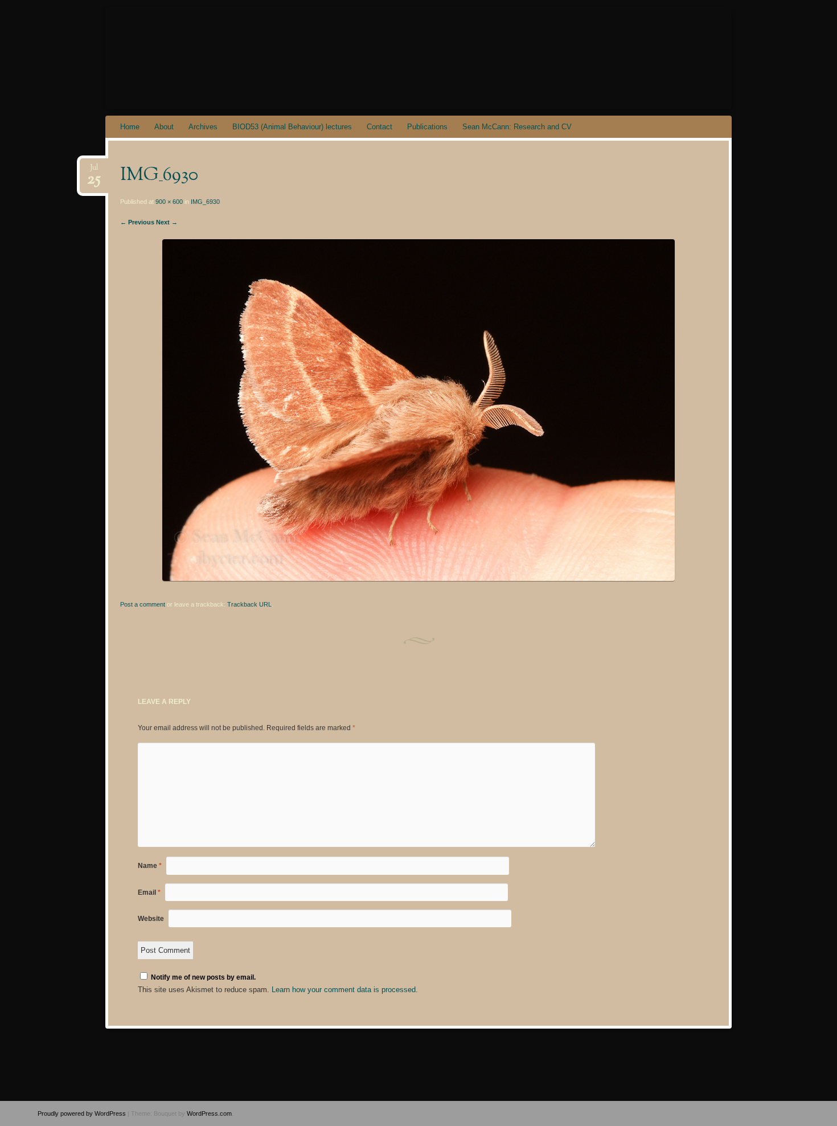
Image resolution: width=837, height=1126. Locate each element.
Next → (167, 222)
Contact (379, 126)
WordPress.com (209, 1113)
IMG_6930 (205, 201)
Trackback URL (249, 604)
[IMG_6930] (418, 578)
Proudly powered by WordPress (82, 1113)
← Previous (137, 222)
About (164, 126)
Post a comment (142, 604)
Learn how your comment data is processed (344, 989)
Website (151, 919)
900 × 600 (169, 201)
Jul (94, 171)
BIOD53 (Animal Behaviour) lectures (292, 126)
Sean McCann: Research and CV (517, 126)
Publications (427, 126)
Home (130, 126)
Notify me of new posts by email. (203, 977)
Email (149, 892)
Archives (203, 126)
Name (150, 866)
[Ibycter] (440, 58)
